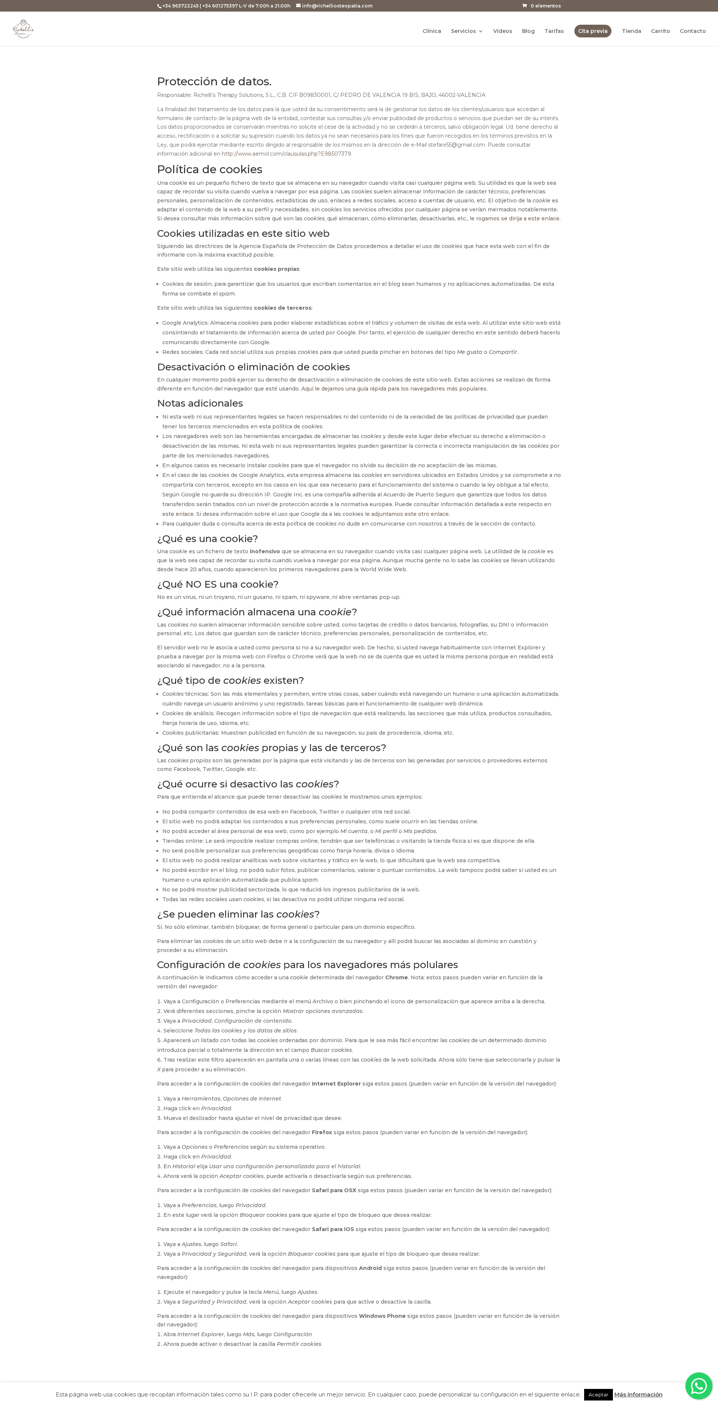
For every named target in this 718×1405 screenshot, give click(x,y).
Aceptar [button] (598, 1395)
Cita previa (593, 31)
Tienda (631, 31)
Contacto (693, 31)
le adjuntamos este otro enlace (407, 514)
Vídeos (502, 31)
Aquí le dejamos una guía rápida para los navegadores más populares (394, 388)
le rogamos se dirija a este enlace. (515, 218)
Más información (638, 1394)
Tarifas (554, 31)
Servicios (463, 31)
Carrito (660, 31)
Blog (528, 31)
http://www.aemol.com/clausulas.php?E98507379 (286, 153)
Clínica (432, 31)
